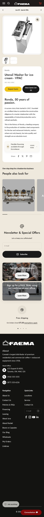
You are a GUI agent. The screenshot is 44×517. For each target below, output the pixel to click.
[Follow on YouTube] (33, 417)
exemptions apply (30, 323)
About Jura (6, 418)
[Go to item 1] (5, 60)
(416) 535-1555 (13, 377)
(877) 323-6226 (13, 382)
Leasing (5, 414)
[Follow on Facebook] (26, 417)
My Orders (6, 441)
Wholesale (6, 437)
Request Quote (13, 89)
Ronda (7, 70)
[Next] (41, 10)
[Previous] (2, 10)
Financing (6, 409)
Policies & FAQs (8, 405)
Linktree (5, 446)
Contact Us (6, 400)
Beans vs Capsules (9, 428)
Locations (28, 395)
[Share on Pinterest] (27, 156)
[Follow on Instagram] (30, 417)
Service (27, 400)
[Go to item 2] (13, 60)
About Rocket (7, 423)
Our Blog (6, 432)
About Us (6, 395)
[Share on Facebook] (18, 156)
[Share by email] (31, 156)
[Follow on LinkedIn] (37, 417)
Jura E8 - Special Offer (22, 10)
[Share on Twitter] (23, 156)
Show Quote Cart (31, 89)
